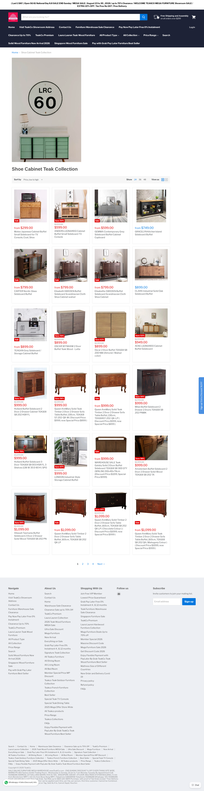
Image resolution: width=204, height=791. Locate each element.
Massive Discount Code (92, 643)
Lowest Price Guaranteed (93, 597)
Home (11, 27)
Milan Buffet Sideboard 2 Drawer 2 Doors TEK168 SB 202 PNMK (149, 410)
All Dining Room (52, 661)
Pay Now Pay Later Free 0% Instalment (139, 27)
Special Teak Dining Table (57, 703)
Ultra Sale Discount (54, 629)
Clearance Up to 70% (19, 35)
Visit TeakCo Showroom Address (36, 27)
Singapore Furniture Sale (93, 616)
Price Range (150, 35)
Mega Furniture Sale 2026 (93, 647)
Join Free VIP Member (91, 593)
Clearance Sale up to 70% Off (59, 610)
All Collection (130, 35)
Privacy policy (87, 681)
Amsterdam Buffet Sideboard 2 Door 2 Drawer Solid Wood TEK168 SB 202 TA (151, 472)
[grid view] (162, 179)
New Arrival (50, 637)
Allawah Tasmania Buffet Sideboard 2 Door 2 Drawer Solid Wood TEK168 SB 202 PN (30, 536)
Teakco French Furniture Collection (62, 758)
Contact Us (65, 27)
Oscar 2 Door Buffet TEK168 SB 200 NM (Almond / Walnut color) (111, 353)
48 (144, 179)
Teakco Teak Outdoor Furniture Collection (26, 758)
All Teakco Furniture (54, 657)
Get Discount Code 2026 (93, 651)
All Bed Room (51, 669)
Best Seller (50, 695)
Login (192, 27)
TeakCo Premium (44, 35)
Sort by (17, 179)
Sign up (188, 601)
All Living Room (52, 665)
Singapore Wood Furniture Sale (71, 43)
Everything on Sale (54, 641)
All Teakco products (54, 711)
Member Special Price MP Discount (91, 755)
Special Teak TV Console (57, 699)
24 (135, 179)
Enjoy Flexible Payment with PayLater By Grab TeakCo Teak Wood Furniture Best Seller (59, 730)
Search (166, 35)
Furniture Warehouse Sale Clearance (95, 27)
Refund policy (87, 685)
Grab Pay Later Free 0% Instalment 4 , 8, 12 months (49, 752)
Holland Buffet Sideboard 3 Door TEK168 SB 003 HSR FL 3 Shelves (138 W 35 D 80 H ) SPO (30, 464)
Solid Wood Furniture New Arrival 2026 (29, 43)
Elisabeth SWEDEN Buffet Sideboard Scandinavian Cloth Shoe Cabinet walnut (69, 294)
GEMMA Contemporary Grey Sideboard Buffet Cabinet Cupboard (109, 234)
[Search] (143, 17)
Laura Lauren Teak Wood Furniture (76, 35)
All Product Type (109, 35)
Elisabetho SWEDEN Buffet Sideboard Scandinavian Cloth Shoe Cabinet (110, 294)
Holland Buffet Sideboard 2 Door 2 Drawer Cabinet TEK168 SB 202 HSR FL (30, 411)
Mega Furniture (52, 633)
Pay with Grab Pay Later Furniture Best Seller (116, 43)
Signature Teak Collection (57, 653)
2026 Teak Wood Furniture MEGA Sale (48, 749)
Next (100, 564)
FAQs (47, 723)
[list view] (166, 179)
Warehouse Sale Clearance (58, 606)
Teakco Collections (54, 719)
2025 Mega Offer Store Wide (59, 707)
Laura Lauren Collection (56, 618)
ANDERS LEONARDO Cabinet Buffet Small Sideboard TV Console (69, 234)
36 (140, 179)
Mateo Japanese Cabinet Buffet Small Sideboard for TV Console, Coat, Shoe (30, 234)
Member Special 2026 (91, 639)
